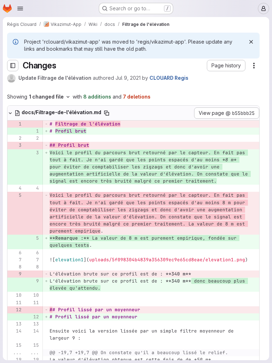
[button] (226, 65)
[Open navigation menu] (20, 8)
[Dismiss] (251, 42)
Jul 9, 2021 (128, 78)
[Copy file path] (106, 113)
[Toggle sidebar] (12, 65)
